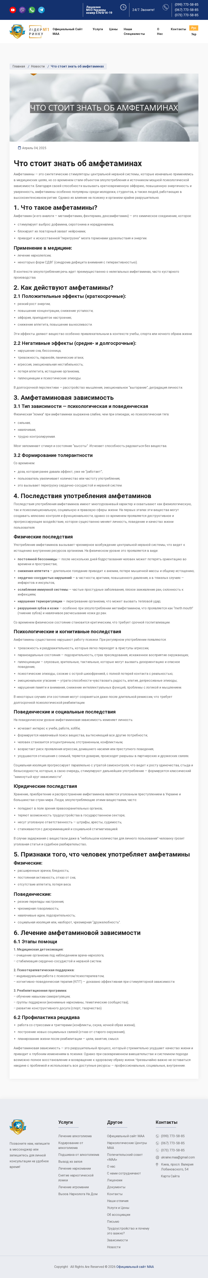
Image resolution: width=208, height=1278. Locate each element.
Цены (113, 29)
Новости (113, 1247)
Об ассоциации (118, 1215)
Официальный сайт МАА (68, 31)
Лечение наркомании (74, 1168)
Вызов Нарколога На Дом (78, 1194)
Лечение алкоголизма (75, 1136)
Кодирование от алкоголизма (70, 1145)
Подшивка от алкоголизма (78, 1155)
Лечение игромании (73, 1187)
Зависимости (117, 1240)
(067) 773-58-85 (186, 10)
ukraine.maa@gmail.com (178, 1157)
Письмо (113, 1221)
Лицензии (114, 1180)
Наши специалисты (134, 31)
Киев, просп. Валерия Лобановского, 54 (177, 1166)
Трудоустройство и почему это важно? (128, 1231)
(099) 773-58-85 (186, 4)
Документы (116, 1187)
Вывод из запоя (70, 1162)
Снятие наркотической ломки (75, 1177)
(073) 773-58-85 (186, 15)
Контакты (178, 29)
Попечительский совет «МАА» (125, 1157)
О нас (160, 31)
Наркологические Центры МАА (127, 1145)
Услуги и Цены (118, 1208)
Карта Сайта (170, 1176)
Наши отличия (117, 1201)
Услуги (98, 29)
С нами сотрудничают (124, 1173)
